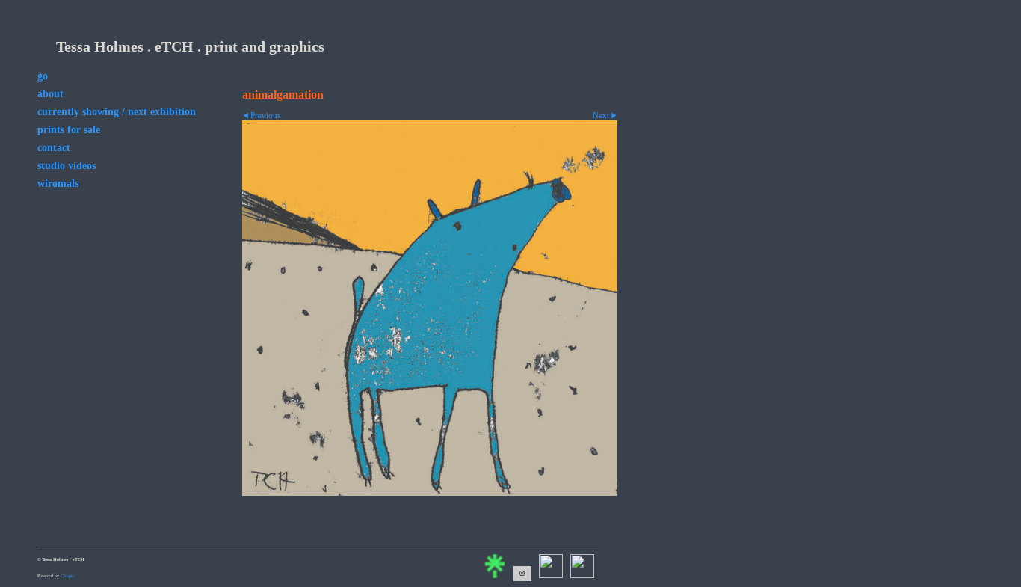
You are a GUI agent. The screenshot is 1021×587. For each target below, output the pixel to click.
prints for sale (68, 129)
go (42, 76)
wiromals (57, 183)
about (50, 93)
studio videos (66, 165)
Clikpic (68, 576)
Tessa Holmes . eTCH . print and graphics (190, 47)
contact (53, 147)
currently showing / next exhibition (116, 111)
